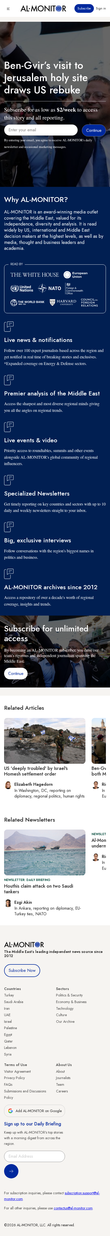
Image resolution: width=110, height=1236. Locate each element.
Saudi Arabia (13, 1001)
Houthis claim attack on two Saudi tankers (38, 889)
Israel (8, 1021)
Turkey (9, 995)
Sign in (101, 8)
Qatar (8, 1041)
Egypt (8, 1034)
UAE (7, 1014)
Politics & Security (69, 995)
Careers (62, 1091)
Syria (8, 1054)
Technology (64, 1008)
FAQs (8, 1084)
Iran (7, 1008)
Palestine (10, 1027)
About (60, 1071)
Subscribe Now (22, 970)
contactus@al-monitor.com (73, 1208)
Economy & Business (71, 1001)
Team (60, 1084)
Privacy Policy (14, 1077)
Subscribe (84, 8)
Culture (61, 1014)
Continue (16, 673)
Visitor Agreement (17, 1071)
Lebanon (10, 1047)
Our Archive (65, 1021)
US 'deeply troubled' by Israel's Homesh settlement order (36, 771)
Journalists (63, 1077)
